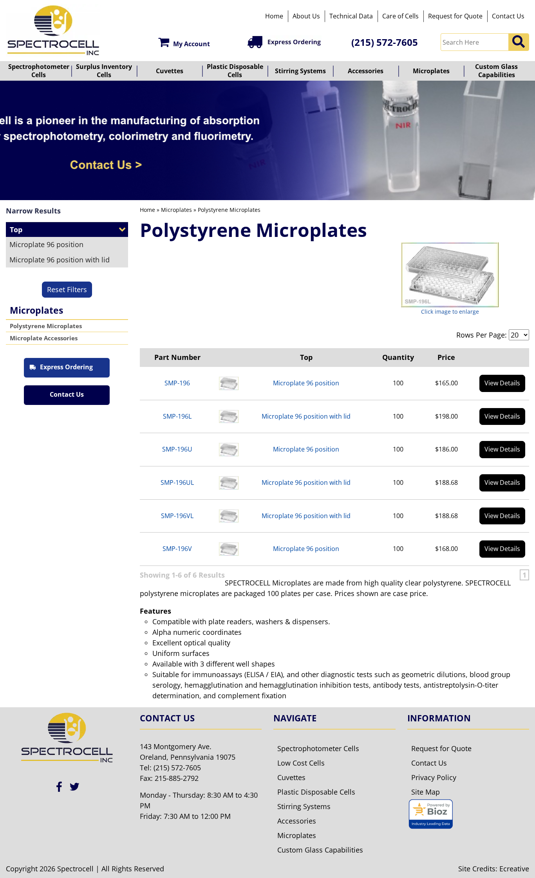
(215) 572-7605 (384, 42)
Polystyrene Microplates (46, 326)
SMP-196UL (177, 482)
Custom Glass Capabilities (496, 70)
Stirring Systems (300, 71)
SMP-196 (177, 383)
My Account (191, 44)
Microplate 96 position (46, 244)
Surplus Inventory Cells (104, 70)
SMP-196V (177, 548)
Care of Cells (400, 16)
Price (446, 357)
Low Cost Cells (301, 763)
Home (274, 16)
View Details (502, 383)
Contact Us (508, 16)
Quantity (398, 357)
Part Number (177, 357)
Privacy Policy (433, 777)
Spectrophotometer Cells (38, 70)
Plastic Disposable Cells (235, 70)
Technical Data (351, 16)
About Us (306, 16)
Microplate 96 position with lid (59, 259)
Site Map (425, 792)
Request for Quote (455, 16)
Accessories (365, 71)
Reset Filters (67, 289)
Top (306, 357)
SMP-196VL (177, 515)
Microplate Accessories (44, 338)
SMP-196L (177, 416)
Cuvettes (169, 71)
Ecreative (514, 868)
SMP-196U (177, 449)
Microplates (431, 71)
